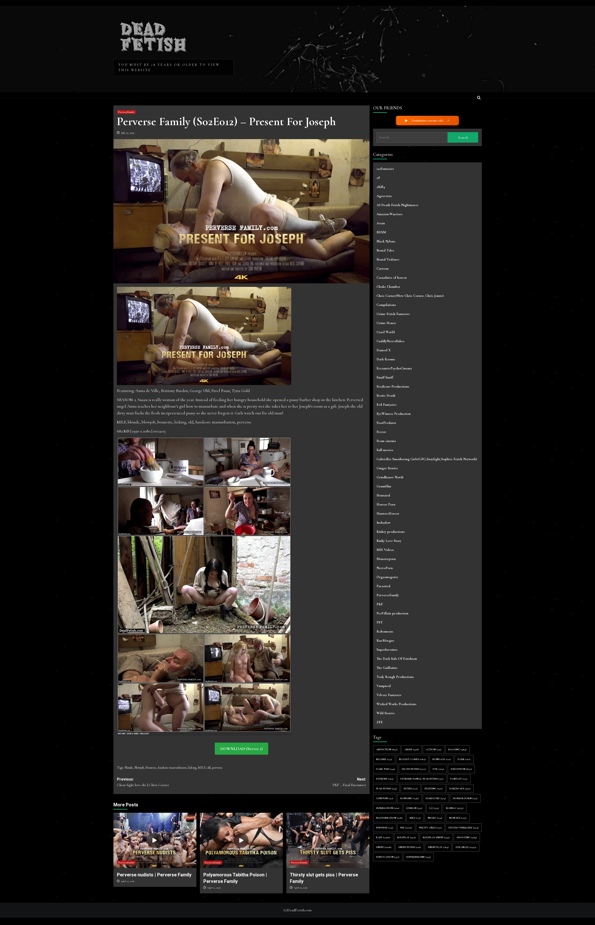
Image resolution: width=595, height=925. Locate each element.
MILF (201, 768)
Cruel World (386, 332)
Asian (381, 223)
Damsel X (384, 350)
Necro (435, 817)
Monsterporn (386, 559)
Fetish (411, 788)
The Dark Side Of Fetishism (397, 659)
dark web (385, 768)
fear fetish (386, 788)
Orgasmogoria (387, 577)
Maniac (454, 807)
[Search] (479, 98)
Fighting (434, 788)
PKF (380, 604)
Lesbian (414, 807)
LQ (434, 807)
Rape (383, 837)
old (209, 768)
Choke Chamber (388, 287)
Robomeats (385, 631)
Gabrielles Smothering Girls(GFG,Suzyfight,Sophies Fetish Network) (427, 459)
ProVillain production (392, 613)
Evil (438, 768)
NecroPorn (385, 568)
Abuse (411, 749)
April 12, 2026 (127, 881)
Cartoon (383, 268)
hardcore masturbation (172, 768)
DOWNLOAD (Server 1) (241, 748)
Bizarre (384, 759)
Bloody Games (412, 759)
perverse (217, 768)
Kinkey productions (391, 532)
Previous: (143, 782)
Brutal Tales (385, 250)
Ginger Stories (387, 468)
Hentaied (383, 495)
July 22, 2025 (127, 132)
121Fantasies (385, 169)
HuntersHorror (388, 513)
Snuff (383, 846)
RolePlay (406, 837)
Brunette (150, 768)
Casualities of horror (392, 277)
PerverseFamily (126, 112)
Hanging (409, 798)
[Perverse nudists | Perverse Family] (154, 840)
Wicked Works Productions (396, 704)
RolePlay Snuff (436, 837)
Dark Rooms (386, 359)
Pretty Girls (430, 827)
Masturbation (389, 817)
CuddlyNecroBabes (390, 341)
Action (433, 749)
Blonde (129, 768)
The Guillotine (387, 668)
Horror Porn (386, 504)
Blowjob (139, 768)
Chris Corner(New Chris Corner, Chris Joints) (410, 296)
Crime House (386, 323)
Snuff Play (438, 846)
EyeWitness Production (394, 414)
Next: (349, 782)
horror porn (465, 798)
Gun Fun (384, 798)
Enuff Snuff (385, 377)
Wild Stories (386, 713)
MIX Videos (385, 550)
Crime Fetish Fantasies (393, 314)
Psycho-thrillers (464, 827)
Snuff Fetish (409, 846)
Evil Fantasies (387, 404)
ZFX (380, 722)
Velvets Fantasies (389, 695)
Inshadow (383, 522)
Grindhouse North (390, 477)
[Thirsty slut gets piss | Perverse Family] (327, 840)
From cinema (386, 441)
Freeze (381, 432)
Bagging (457, 749)
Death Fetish (414, 768)
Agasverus (384, 196)
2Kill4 (381, 187)
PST (380, 622)
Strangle (466, 846)
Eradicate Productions (393, 386)
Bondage (442, 759)
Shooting (467, 837)
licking (192, 768)
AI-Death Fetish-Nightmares (397, 205)
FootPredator (386, 423)
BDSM (381, 232)
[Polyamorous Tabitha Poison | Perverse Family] (241, 840)
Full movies (385, 450)
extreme (384, 778)
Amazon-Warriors (390, 214)
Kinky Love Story (389, 541)
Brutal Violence (388, 259)
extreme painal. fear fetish (421, 778)
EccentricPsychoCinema (394, 368)
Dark (464, 759)
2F (378, 178)
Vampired (384, 686)
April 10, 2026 (300, 887)
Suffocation (387, 856)
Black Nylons (386, 241)
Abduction (386, 749)
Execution (461, 768)
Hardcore (436, 798)
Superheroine (418, 856)
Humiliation (387, 807)
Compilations (386, 305)
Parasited (383, 586)
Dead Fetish (153, 35)
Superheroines (387, 649)
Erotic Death (386, 395)
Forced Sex (460, 788)
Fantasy (458, 778)
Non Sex (457, 817)
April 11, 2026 (214, 887)
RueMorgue (385, 640)
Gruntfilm (384, 486)
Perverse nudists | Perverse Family (154, 875)
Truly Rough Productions (395, 677)
